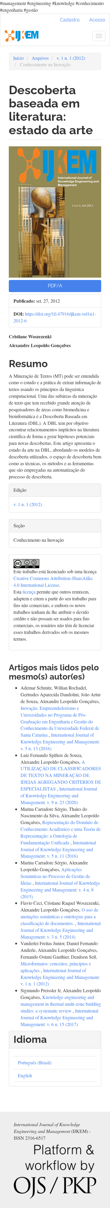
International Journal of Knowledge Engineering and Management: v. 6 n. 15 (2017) (59, 1017)
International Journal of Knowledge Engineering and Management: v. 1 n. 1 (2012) (60, 977)
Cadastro (70, 20)
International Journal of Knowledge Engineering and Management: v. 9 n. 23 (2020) (59, 795)
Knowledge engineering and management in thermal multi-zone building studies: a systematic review (61, 1004)
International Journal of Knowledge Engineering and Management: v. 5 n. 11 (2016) (58, 849)
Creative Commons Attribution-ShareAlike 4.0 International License (53, 581)
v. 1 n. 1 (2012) (71, 58)
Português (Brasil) (34, 1062)
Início (18, 58)
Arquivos (40, 58)
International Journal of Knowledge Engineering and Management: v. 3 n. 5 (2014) (61, 930)
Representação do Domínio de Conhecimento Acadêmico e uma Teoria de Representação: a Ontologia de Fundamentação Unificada (61, 832)
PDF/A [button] (55, 286)
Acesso (97, 20)
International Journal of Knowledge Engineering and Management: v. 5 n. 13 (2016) (60, 741)
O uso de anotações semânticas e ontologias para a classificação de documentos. (59, 916)
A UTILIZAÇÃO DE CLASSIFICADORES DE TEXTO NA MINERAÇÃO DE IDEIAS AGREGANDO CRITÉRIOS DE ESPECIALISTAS (61, 775)
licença (29, 592)
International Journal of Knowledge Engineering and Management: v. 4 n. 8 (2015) (60, 889)
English (25, 1075)
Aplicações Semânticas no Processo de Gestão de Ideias (55, 876)
